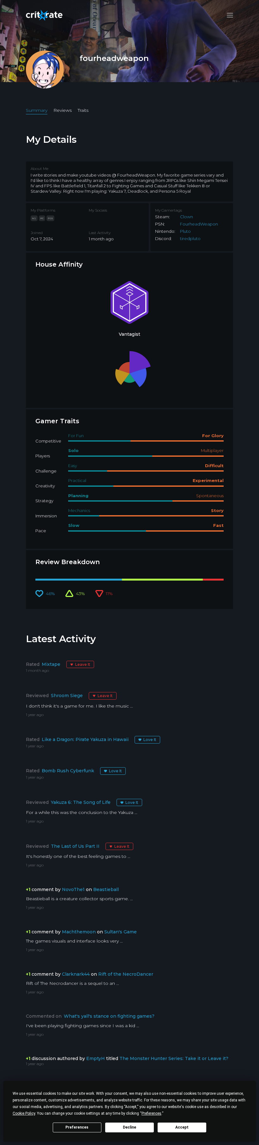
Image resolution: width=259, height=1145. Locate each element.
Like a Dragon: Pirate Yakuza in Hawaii (85, 739)
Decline (129, 1127)
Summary (36, 110)
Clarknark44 (76, 974)
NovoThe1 (73, 889)
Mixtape (51, 664)
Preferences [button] (151, 1113)
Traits (83, 110)
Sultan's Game (120, 932)
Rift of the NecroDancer (125, 974)
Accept (182, 1127)
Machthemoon (79, 932)
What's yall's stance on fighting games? (109, 1016)
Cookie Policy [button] (24, 1113)
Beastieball (106, 889)
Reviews (62, 110)
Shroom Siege (67, 695)
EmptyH (95, 1058)
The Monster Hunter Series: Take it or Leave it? (173, 1058)
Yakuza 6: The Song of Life (81, 802)
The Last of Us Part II (75, 846)
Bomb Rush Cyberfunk (68, 771)
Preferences (76, 1127)
